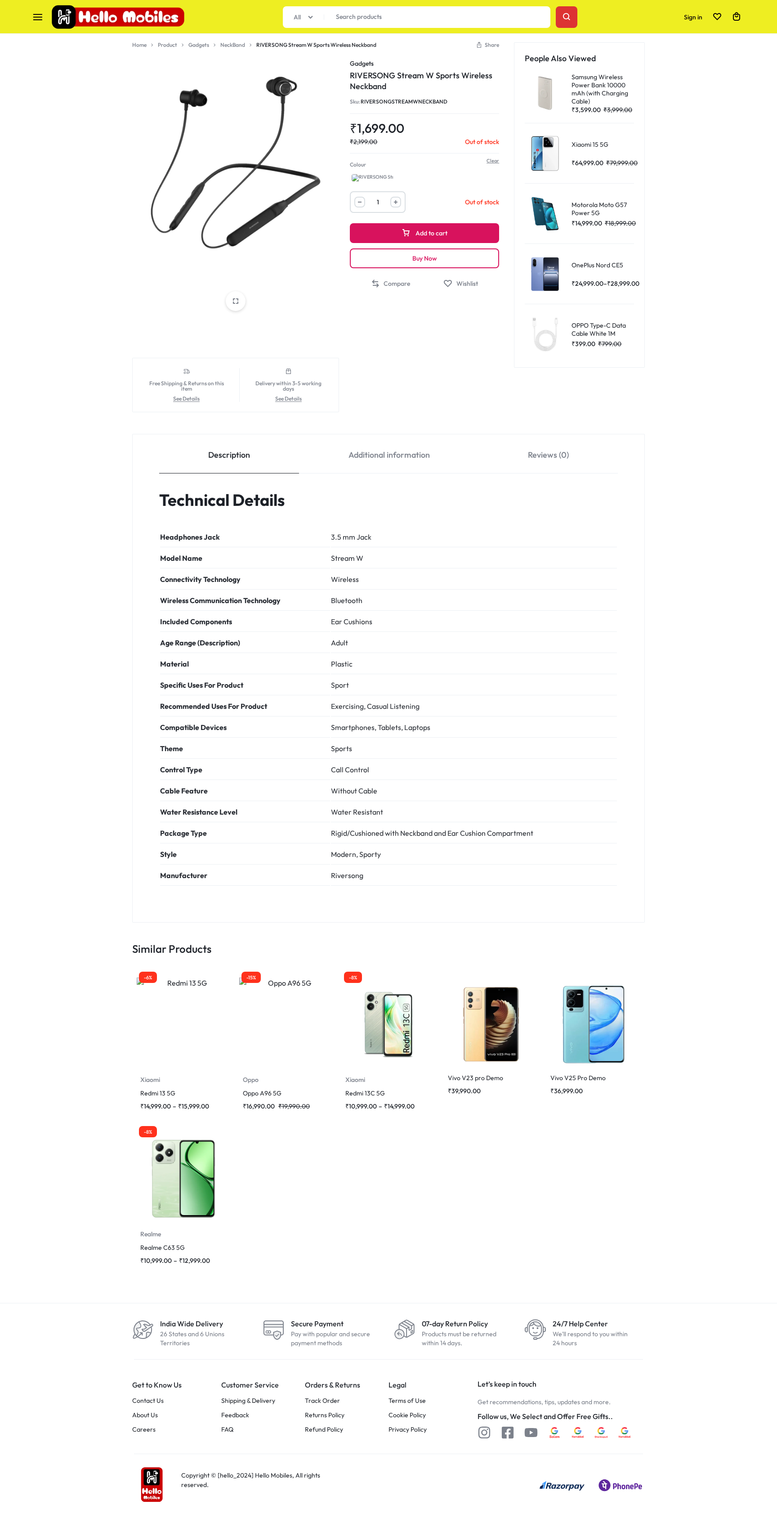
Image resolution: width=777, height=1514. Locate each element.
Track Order (322, 1401)
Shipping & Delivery (248, 1401)
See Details (186, 399)
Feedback (235, 1415)
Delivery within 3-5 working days (288, 386)
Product (167, 44)
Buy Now (424, 258)
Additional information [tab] (389, 455)
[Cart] (736, 17)
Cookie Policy (407, 1415)
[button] (487, 44)
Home (139, 44)
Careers (144, 1429)
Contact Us (148, 1401)
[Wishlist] (717, 17)
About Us (145, 1415)
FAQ (227, 1429)
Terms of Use (407, 1401)
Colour (358, 164)
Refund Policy (324, 1429)
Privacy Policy (407, 1429)
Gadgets (198, 44)
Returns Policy (324, 1415)
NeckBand (232, 44)
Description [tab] (229, 455)
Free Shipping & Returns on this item (186, 386)
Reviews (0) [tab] (548, 455)
